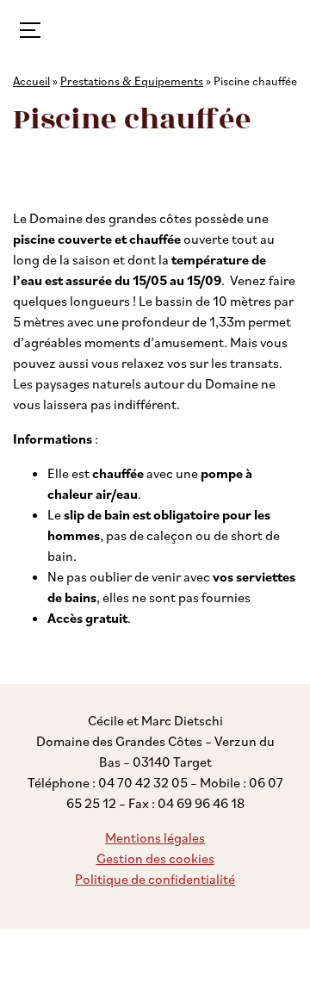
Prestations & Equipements (131, 80)
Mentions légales (155, 837)
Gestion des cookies (155, 858)
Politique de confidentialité (155, 878)
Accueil (31, 80)
